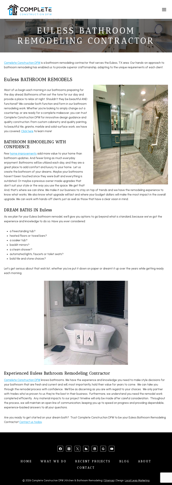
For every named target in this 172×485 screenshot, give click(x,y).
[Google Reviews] (103, 449)
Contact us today (30, 422)
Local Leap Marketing (137, 480)
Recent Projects (93, 461)
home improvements (23, 153)
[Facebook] (60, 449)
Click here (27, 131)
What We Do (53, 461)
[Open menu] (164, 9)
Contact (86, 467)
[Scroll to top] (164, 472)
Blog (124, 461)
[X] (77, 449)
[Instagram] (69, 449)
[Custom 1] (86, 449)
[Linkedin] (94, 449)
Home (26, 461)
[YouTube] (112, 449)
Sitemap (109, 480)
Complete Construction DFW (22, 62)
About (145, 461)
